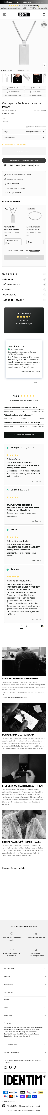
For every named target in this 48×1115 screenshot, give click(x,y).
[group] (24, 396)
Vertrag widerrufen (11, 1045)
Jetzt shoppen (39, 2)
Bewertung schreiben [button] (24, 434)
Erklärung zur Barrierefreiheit (29, 1106)
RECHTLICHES (8, 992)
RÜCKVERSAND (9, 295)
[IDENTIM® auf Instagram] (5, 1067)
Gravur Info (8, 279)
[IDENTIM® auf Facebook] (10, 1067)
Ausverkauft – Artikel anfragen (24, 160)
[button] (24, 114)
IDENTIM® (7, 976)
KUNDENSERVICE (9, 969)
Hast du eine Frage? (13, 300)
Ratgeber (7, 1000)
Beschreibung (9, 274)
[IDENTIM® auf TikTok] (15, 1067)
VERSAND (6, 289)
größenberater (11, 284)
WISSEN (6, 1008)
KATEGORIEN (8, 1015)
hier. (30, 1036)
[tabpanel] (11, 882)
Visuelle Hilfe (12, 1106)
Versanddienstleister (11, 1052)
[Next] (45, 202)
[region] (24, 359)
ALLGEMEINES (8, 984)
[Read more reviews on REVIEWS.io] (24, 327)
